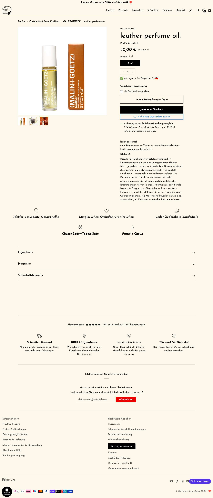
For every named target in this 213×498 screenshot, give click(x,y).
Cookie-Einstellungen (119, 458)
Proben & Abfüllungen (14, 429)
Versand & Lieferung (13, 439)
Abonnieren (126, 399)
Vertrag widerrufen (122, 446)
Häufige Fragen (11, 424)
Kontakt (112, 452)
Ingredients (25, 252)
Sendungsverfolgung (13, 455)
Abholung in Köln (11, 450)
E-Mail (81, 402)
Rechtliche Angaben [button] (119, 419)
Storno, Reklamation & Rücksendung (22, 445)
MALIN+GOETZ (71, 21)
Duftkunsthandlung (189, 491)
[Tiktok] (177, 481)
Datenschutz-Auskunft (120, 463)
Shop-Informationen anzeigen (140, 131)
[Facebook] (171, 481)
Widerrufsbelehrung (119, 439)
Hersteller (24, 263)
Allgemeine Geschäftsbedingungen (127, 429)
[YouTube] (187, 481)
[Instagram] (182, 481)
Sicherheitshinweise (30, 275)
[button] (110, 10)
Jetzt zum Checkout (151, 109)
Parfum (22, 21)
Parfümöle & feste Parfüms (44, 21)
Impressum (114, 424)
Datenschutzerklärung (120, 434)
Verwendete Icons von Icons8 (123, 468)
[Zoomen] (62, 71)
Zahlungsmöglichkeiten (15, 434)
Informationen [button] (10, 419)
